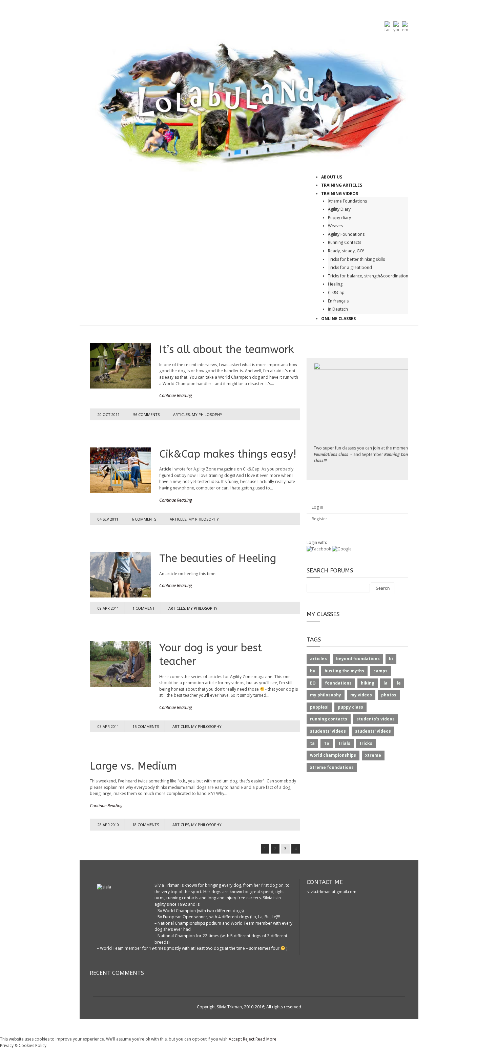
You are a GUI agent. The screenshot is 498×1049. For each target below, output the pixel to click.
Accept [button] (235, 1039)
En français (338, 301)
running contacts (328, 719)
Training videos (339, 193)
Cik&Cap (336, 292)
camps (380, 671)
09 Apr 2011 (108, 608)
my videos (361, 695)
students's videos (375, 719)
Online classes (338, 318)
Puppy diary (339, 218)
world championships (333, 755)
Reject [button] (248, 1039)
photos (388, 695)
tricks (365, 743)
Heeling (335, 284)
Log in (317, 507)
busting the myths (344, 671)
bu (312, 671)
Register (319, 519)
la (385, 683)
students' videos (328, 731)
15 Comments (145, 726)
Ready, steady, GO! (346, 251)
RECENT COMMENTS (117, 973)
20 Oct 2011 (109, 414)
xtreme (373, 755)
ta (312, 743)
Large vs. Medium (133, 766)
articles (181, 414)
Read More (265, 1039)
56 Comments (146, 414)
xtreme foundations (332, 767)
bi (391, 659)
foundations (338, 683)
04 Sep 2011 (108, 519)
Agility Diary (339, 209)
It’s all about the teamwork (226, 349)
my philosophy (207, 414)
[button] (319, 549)
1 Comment (143, 608)
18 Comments (145, 824)
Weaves (335, 226)
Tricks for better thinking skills (356, 259)
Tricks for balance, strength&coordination (368, 276)
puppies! (319, 707)
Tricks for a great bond (350, 267)
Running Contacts (344, 242)
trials (344, 743)
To (326, 743)
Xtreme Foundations (347, 201)
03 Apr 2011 (108, 726)
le (399, 683)
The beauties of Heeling (217, 558)
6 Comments (144, 519)
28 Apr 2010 (108, 824)
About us (331, 177)
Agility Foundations (346, 234)
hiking (367, 683)
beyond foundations (358, 659)
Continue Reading (175, 395)
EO (313, 683)
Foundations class (331, 454)
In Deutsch (338, 309)
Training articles (341, 185)
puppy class (350, 707)
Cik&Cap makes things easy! (227, 454)
